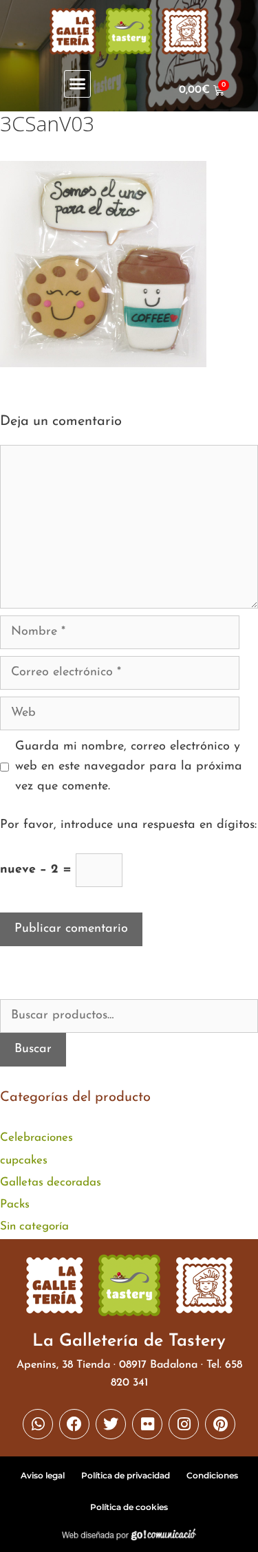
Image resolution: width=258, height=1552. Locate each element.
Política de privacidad (125, 1475)
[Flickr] (147, 1424)
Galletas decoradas (50, 1182)
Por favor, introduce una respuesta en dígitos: (128, 825)
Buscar (33, 1049)
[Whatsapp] (38, 1424)
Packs (15, 1204)
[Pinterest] (220, 1424)
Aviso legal (43, 1475)
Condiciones (212, 1475)
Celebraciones (36, 1138)
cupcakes (23, 1160)
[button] (78, 84)
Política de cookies (129, 1507)
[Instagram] (184, 1424)
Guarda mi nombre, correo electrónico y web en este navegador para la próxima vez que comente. (128, 767)
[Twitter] (111, 1424)
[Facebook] (74, 1424)
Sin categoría (34, 1226)
